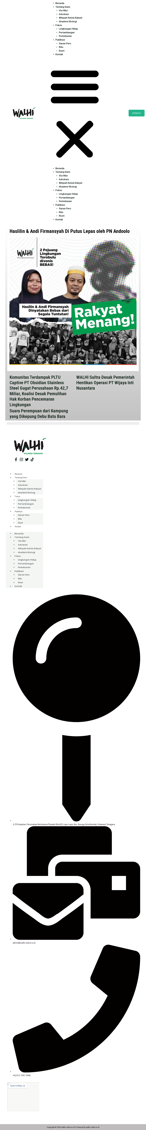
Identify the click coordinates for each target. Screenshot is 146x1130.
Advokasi (64, 14)
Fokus (58, 25)
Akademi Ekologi (68, 21)
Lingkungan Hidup (68, 28)
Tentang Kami (62, 7)
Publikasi (60, 39)
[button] (75, 113)
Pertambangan (67, 32)
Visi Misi (63, 10)
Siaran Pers (65, 43)
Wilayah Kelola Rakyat (70, 17)
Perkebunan (65, 36)
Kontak (59, 54)
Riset (61, 50)
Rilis (61, 47)
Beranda (59, 3)
